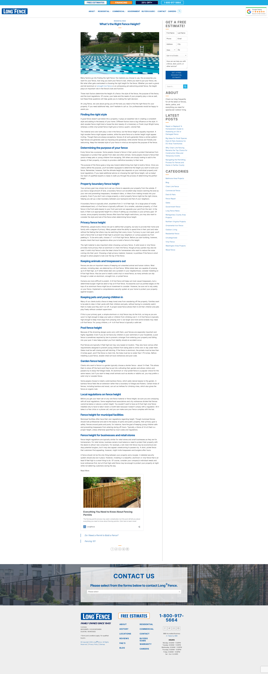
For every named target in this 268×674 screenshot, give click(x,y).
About (92, 11)
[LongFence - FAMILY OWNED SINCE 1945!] (15, 11)
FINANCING (121, 2)
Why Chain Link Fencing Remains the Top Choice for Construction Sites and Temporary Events (176, 152)
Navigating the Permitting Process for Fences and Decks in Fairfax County (176, 162)
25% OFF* (147, 2)
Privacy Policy (93, 644)
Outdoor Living (171, 230)
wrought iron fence (104, 86)
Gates (168, 203)
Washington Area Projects (176, 246)
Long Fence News (173, 211)
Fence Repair (171, 199)
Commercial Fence (173, 190)
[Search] (179, 11)
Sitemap (102, 644)
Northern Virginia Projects (176, 221)
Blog (167, 182)
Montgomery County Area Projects (176, 216)
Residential (104, 11)
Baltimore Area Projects (175, 178)
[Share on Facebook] (112, 549)
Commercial (118, 11)
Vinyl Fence (170, 242)
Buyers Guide (148, 11)
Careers (172, 11)
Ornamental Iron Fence (174, 225)
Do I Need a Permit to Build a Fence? (101, 535)
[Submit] (185, 86)
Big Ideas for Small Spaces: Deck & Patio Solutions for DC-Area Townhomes (176, 141)
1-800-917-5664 (172, 2)
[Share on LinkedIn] (127, 549)
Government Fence (173, 207)
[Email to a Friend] (120, 549)
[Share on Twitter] (116, 549)
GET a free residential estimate (176, 75)
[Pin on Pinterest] (123, 549)
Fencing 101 (90, 541)
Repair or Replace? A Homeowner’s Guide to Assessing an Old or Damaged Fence (174, 130)
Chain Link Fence (172, 186)
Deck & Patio (171, 194)
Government (134, 11)
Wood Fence (170, 250)
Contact (162, 11)
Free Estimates (95, 2)
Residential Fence (120, 21)
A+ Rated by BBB (171, 636)
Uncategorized (171, 238)
